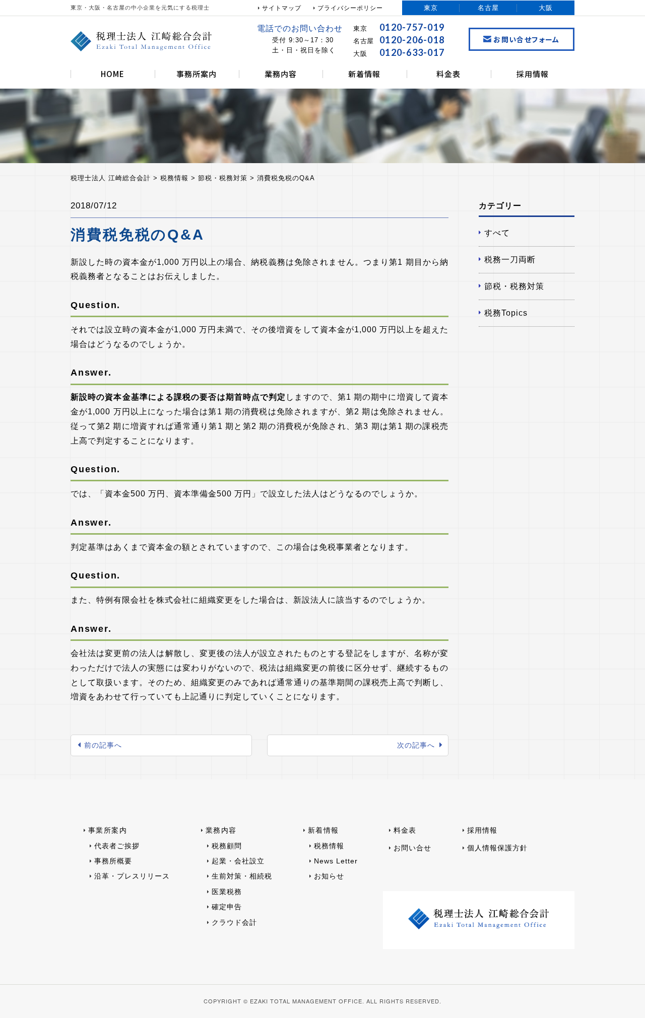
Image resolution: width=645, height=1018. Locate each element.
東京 (431, 8)
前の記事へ (103, 745)
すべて (497, 233)
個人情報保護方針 (497, 848)
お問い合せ (412, 848)
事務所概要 (113, 861)
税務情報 (329, 846)
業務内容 (281, 73)
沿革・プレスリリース (132, 876)
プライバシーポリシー (350, 8)
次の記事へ (416, 745)
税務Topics (506, 313)
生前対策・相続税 (242, 876)
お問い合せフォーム (526, 39)
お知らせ (329, 876)
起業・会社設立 (238, 861)
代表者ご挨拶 (117, 846)
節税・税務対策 (514, 286)
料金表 (448, 73)
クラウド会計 (234, 922)
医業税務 (227, 892)
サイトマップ (281, 8)
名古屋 (488, 8)
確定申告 (227, 907)
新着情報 (364, 73)
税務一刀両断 (510, 259)
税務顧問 (227, 846)
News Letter (336, 861)
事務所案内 (196, 73)
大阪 (546, 8)
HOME (112, 73)
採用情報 (533, 73)
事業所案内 (107, 830)
